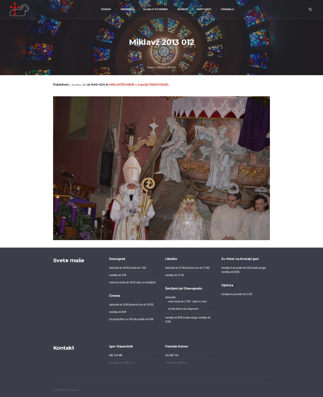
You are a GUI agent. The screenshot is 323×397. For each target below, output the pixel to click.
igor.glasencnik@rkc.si (122, 362)
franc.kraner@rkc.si (176, 362)
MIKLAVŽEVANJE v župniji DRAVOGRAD (138, 84)
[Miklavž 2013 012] (161, 168)
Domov (150, 67)
